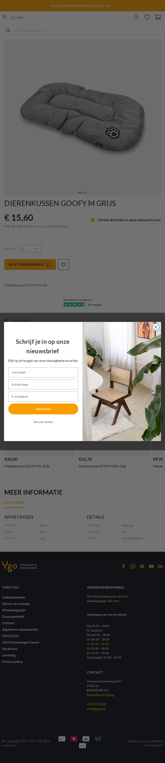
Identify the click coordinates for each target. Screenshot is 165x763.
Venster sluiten (43, 422)
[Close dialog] (155, 327)
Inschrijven (43, 409)
